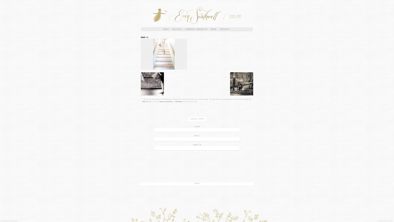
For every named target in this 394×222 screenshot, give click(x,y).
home (143, 37)
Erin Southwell (12, 221)
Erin (166, 29)
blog (214, 29)
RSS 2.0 (145, 102)
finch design (388, 221)
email (197, 135)
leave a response (165, 102)
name (197, 126)
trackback (179, 102)
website (197, 145)
